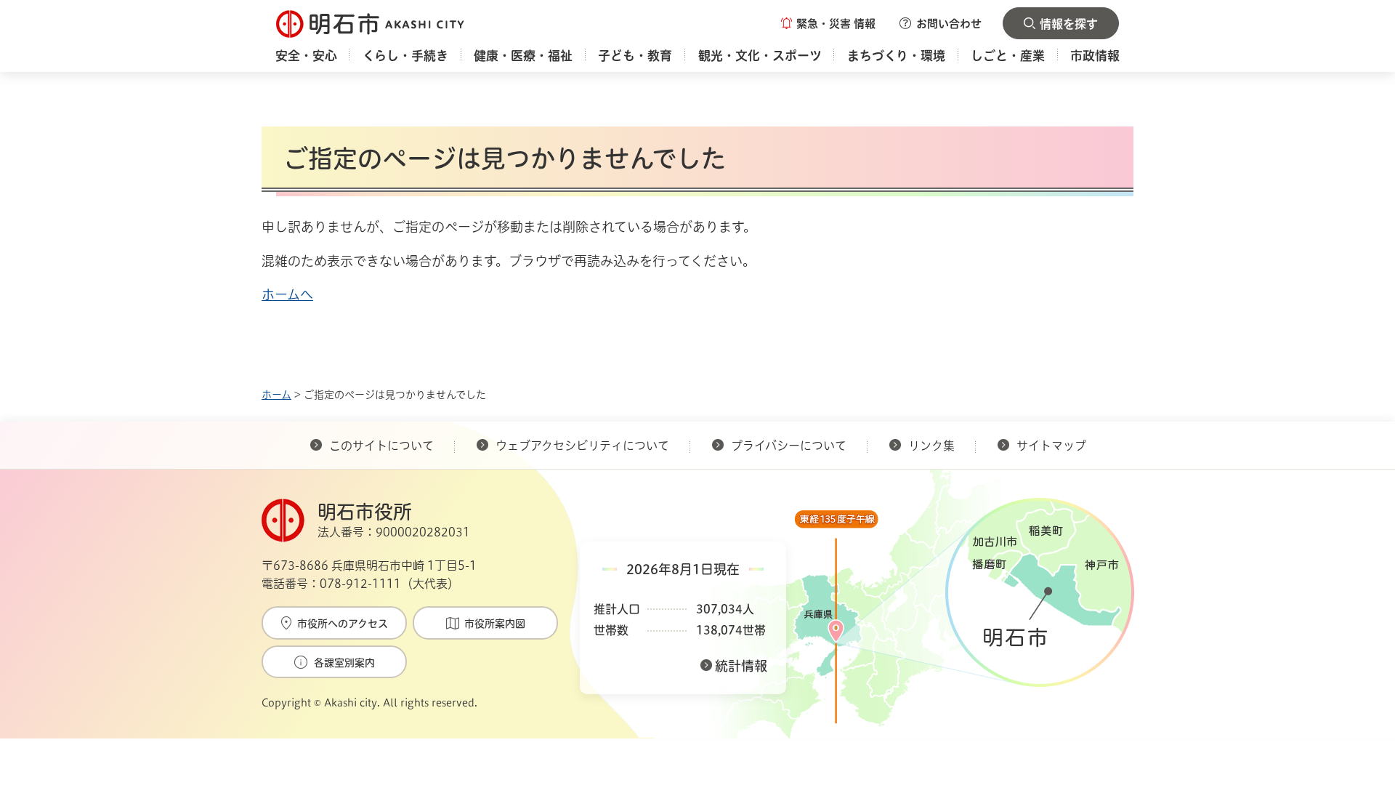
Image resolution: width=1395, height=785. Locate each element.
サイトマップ (1051, 445)
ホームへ (287, 294)
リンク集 (931, 445)
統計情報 (741, 665)
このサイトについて (381, 445)
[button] (828, 23)
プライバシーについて (788, 445)
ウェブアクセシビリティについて (582, 445)
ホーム (276, 395)
